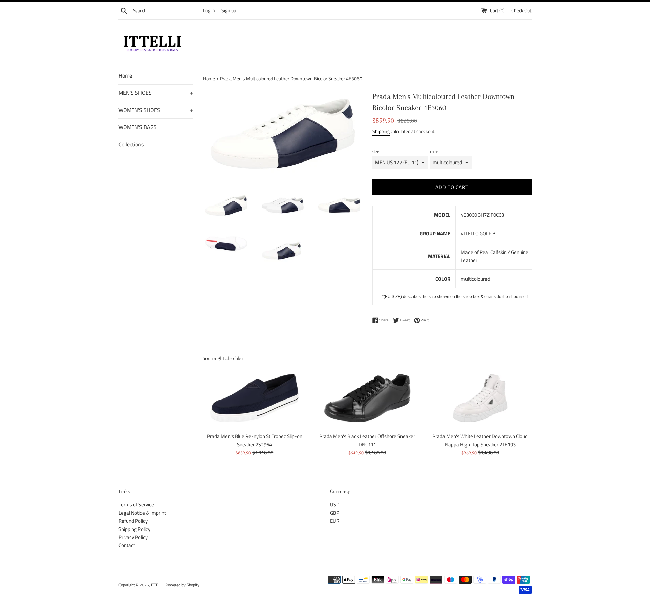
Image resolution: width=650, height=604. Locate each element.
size (375, 151)
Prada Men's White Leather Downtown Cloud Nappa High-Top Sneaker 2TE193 (480, 440)
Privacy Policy (133, 537)
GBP (334, 513)
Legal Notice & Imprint (142, 513)
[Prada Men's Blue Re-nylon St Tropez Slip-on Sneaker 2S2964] (254, 398)
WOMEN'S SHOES (155, 110)
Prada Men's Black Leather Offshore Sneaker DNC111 (367, 440)
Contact (126, 545)
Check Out (521, 10)
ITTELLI (157, 585)
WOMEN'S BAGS (137, 127)
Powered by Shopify (182, 585)
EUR (334, 521)
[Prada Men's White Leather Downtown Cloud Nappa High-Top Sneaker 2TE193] (480, 398)
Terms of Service (136, 505)
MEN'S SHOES (155, 93)
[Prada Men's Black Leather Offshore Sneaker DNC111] (367, 398)
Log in (209, 10)
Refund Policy (133, 521)
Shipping (381, 131)
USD (335, 505)
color (434, 151)
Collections (131, 144)
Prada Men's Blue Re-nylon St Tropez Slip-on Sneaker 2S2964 (254, 440)
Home (125, 75)
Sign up (228, 10)
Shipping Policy (134, 529)
